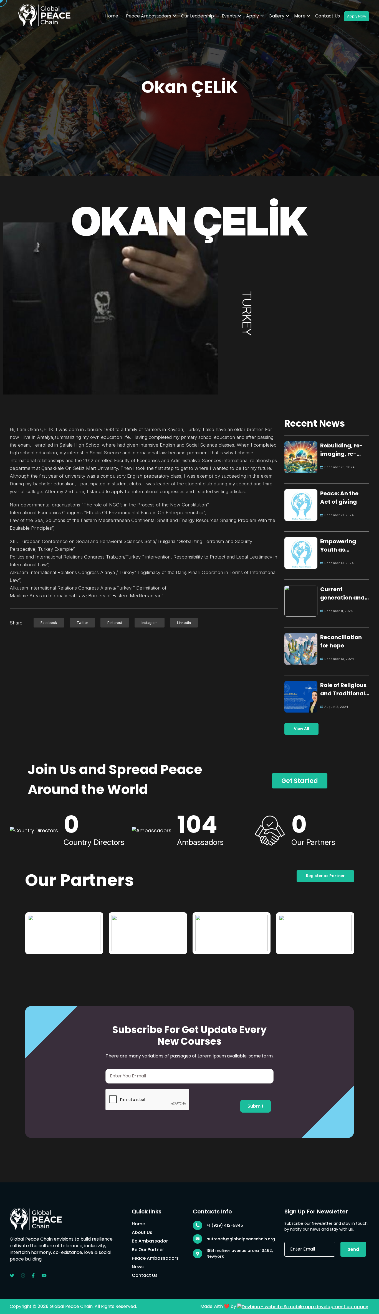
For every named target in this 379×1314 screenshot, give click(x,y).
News (138, 1267)
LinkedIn (184, 623)
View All (301, 728)
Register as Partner (325, 875)
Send (353, 1249)
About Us (142, 1232)
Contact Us (327, 16)
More (299, 16)
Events (229, 16)
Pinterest (114, 623)
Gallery (276, 16)
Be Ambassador (150, 1241)
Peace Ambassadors (148, 16)
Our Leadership (197, 16)
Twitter (82, 623)
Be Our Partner (148, 1249)
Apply (252, 16)
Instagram (150, 623)
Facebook (49, 623)
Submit (255, 1106)
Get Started (299, 781)
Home (111, 16)
